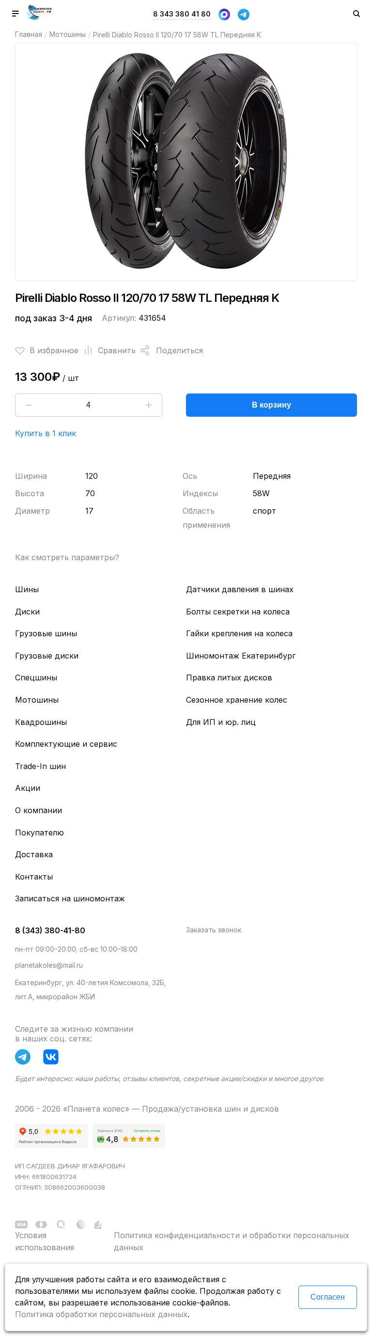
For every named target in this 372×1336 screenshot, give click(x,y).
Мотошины (67, 34)
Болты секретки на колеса (238, 611)
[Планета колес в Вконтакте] (53, 1058)
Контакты (34, 876)
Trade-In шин (40, 766)
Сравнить (117, 350)
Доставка (34, 854)
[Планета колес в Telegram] (25, 1058)
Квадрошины (41, 722)
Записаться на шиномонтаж (70, 898)
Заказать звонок (213, 930)
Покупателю (39, 832)
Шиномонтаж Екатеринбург (240, 655)
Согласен (327, 1297)
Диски (27, 611)
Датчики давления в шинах (240, 589)
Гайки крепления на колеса (239, 633)
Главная (28, 34)
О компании (38, 810)
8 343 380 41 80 (182, 14)
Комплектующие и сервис (66, 744)
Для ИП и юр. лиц (221, 722)
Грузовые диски (46, 655)
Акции (27, 788)
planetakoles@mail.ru (49, 965)
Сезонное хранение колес (236, 700)
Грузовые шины (46, 633)
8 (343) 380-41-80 (50, 930)
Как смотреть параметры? (67, 557)
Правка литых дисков (229, 677)
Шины (27, 589)
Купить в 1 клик (45, 433)
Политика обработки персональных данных (101, 1314)
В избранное (54, 350)
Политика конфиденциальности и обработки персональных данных (231, 1241)
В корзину (271, 405)
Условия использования (44, 1241)
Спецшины (36, 677)
